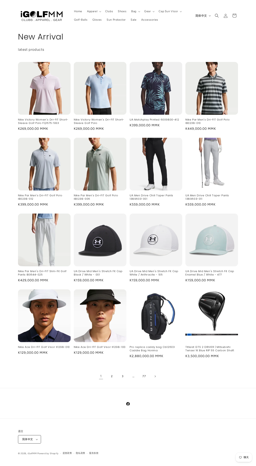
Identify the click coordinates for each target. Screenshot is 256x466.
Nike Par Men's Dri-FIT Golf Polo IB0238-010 (207, 121)
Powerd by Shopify (48, 453)
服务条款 (94, 453)
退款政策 (67, 453)
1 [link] (101, 376)
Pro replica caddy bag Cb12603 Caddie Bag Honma (152, 348)
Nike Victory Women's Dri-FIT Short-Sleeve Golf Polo (99, 121)
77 (144, 376)
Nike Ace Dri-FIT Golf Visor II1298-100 (100, 347)
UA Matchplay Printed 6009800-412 (154, 120)
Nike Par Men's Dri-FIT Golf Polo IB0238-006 (96, 197)
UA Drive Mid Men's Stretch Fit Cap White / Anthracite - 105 (154, 273)
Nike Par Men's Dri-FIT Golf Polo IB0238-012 (40, 197)
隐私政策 (80, 453)
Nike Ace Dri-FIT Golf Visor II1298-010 (44, 347)
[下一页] (155, 376)
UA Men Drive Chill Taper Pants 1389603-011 (207, 197)
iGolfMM (32, 453)
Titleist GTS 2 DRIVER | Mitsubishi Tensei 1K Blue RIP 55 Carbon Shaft (209, 348)
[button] (94, 11)
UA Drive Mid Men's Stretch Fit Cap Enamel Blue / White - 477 (209, 273)
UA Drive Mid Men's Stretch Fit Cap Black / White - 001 (98, 273)
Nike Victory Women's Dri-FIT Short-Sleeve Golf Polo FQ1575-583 (43, 121)
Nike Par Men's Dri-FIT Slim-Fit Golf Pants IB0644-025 (42, 273)
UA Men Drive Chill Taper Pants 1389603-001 (151, 197)
